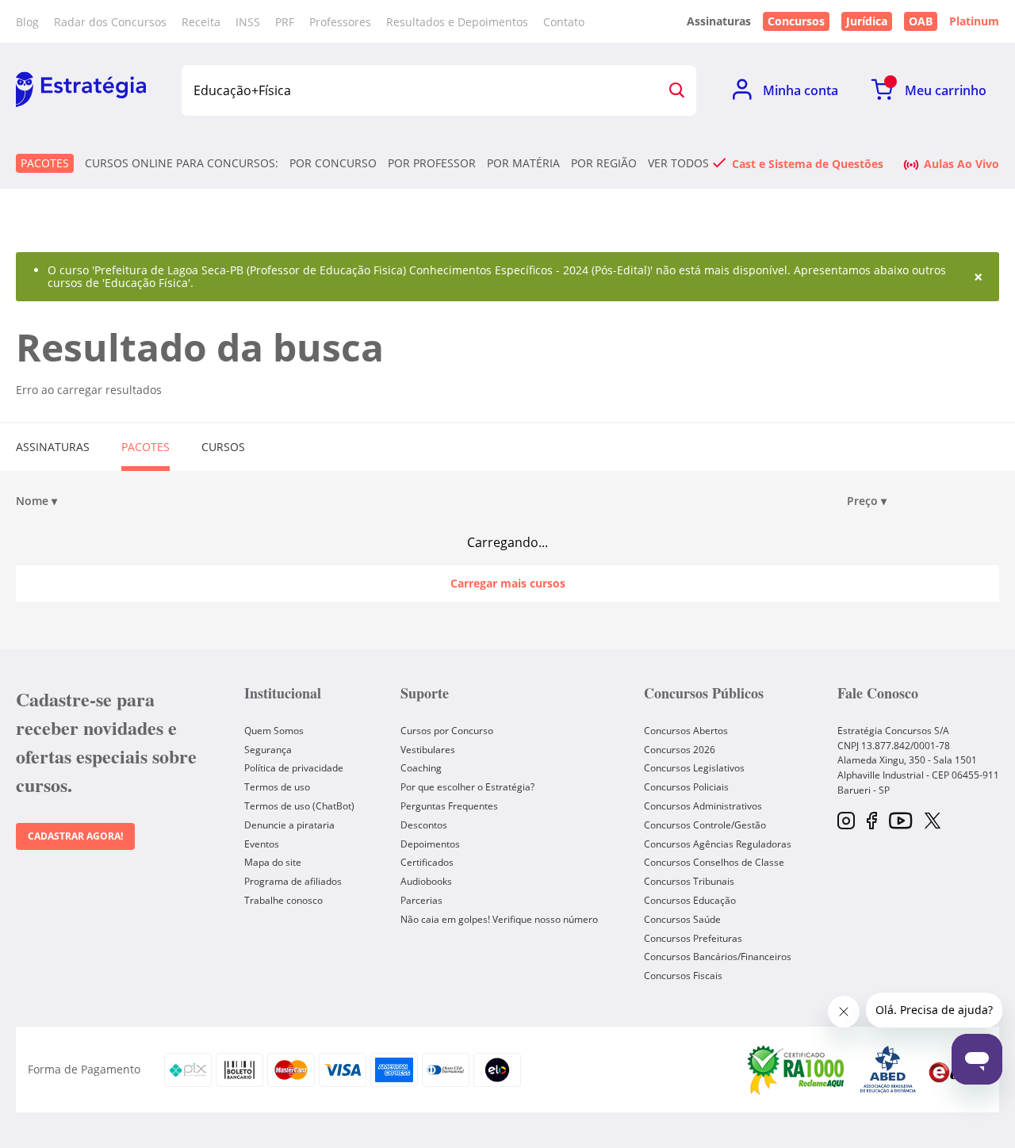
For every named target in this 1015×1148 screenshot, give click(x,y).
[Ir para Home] (81, 90)
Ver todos (678, 163)
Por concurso (333, 163)
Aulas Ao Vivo (961, 163)
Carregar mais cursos (507, 583)
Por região (604, 163)
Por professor (432, 163)
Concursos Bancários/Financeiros (717, 956)
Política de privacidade (293, 768)
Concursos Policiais (686, 787)
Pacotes (45, 162)
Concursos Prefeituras (693, 938)
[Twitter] (932, 822)
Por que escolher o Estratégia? (467, 787)
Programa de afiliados (293, 881)
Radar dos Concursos (110, 21)
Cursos (223, 446)
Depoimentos (430, 844)
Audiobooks (426, 881)
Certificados (427, 862)
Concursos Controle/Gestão (705, 825)
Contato (563, 21)
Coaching (421, 768)
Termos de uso (277, 787)
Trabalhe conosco (283, 900)
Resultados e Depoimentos (457, 21)
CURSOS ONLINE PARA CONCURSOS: (181, 163)
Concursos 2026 (679, 749)
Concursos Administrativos (703, 806)
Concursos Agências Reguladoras (717, 844)
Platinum (974, 21)
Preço (867, 501)
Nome (36, 501)
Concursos (796, 21)
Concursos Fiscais (683, 975)
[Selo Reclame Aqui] (796, 1069)
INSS (248, 21)
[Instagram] (846, 822)
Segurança (268, 749)
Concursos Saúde (682, 919)
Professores (340, 21)
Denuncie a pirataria (289, 825)
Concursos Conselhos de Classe (714, 862)
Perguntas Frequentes (449, 806)
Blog (27, 21)
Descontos (423, 825)
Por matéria (523, 163)
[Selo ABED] (888, 1069)
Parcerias (421, 900)
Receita (201, 21)
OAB (921, 21)
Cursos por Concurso (446, 730)
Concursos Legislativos (694, 768)
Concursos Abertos (686, 730)
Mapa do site (272, 862)
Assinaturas (53, 446)
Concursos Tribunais (689, 881)
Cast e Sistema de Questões (807, 163)
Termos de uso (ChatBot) (299, 806)
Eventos (261, 844)
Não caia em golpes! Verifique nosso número (499, 919)
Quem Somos (274, 730)
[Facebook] (872, 822)
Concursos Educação (690, 900)
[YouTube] (900, 822)
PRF (284, 21)
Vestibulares (427, 749)
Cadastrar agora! (75, 836)
